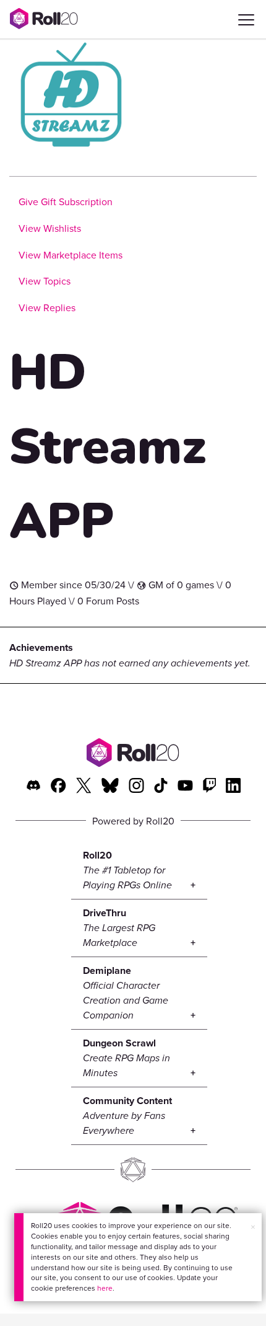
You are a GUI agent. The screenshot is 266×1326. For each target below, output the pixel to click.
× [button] (253, 1227)
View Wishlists (50, 228)
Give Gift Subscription (66, 201)
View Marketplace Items (70, 255)
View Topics (45, 281)
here (105, 1288)
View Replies (47, 307)
